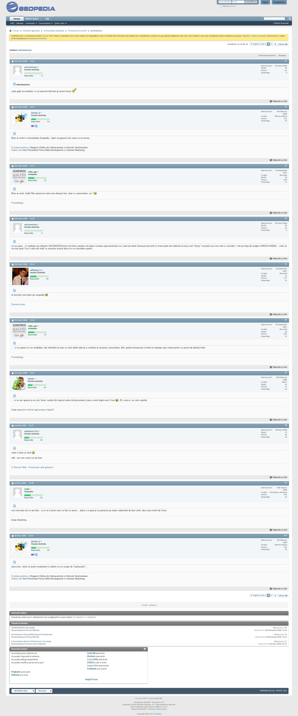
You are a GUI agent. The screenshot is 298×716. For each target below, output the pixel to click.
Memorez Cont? (229, 6)
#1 (286, 61)
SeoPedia (157, 714)
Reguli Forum (91, 679)
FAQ (12, 23)
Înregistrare (279, 2)
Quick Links (59, 23)
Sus (285, 690)
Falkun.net (16, 150)
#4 (286, 218)
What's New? (32, 19)
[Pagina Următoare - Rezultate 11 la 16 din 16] (275, 44)
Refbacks (15, 675)
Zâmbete (91, 656)
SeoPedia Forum (267, 690)
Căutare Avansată (281, 23)
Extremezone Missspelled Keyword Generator (32, 634)
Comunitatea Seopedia (54, 31)
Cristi (144, 605)
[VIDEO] (90, 663)
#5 (286, 264)
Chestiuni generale (31, 31)
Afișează (281, 56)
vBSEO (157, 707)
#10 (285, 535)
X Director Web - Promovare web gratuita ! (32, 467)
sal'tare (152, 605)
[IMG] (95, 659)
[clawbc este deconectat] (19, 383)
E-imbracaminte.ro (20, 147)
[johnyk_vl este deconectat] (20, 119)
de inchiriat (28, 409)
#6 (286, 320)
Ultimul (282, 44)
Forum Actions (45, 23)
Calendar (19, 23)
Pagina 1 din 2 (259, 44)
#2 (286, 107)
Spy (47, 19)
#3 (286, 166)
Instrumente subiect (266, 56)
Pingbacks (15, 672)
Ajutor (265, 2)
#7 (286, 373)
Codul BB (91, 653)
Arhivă (279, 690)
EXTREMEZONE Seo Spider (23, 628)
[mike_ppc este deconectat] (19, 176)
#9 (286, 483)
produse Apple (46, 409)
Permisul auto (18, 304)
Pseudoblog (17, 203)
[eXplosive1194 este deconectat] (17, 434)
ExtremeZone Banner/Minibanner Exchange (31, 641)
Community (30, 23)
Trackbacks (92, 669)
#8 (286, 425)
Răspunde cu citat (280, 101)
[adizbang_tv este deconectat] (20, 276)
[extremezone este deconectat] (17, 70)
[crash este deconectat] (17, 492)
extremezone (25, 50)
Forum (17, 19)
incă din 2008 (47, 36)
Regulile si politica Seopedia (254, 36)
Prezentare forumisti (77, 31)
